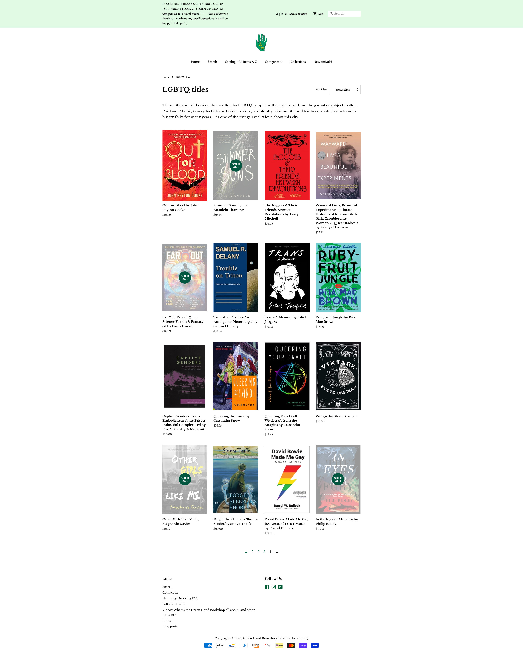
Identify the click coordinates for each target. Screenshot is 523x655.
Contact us (170, 592)
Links (166, 621)
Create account (298, 14)
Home (195, 62)
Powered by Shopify (293, 638)
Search (212, 62)
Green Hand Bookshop (260, 638)
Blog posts (169, 626)
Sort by (321, 89)
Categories (272, 62)
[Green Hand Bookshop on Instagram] (273, 588)
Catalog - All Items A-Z (241, 62)
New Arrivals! (323, 62)
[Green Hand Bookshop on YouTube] (280, 588)
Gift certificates (173, 604)
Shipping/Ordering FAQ (180, 598)
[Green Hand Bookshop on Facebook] (267, 588)
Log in (279, 14)
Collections (298, 62)
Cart (320, 14)
